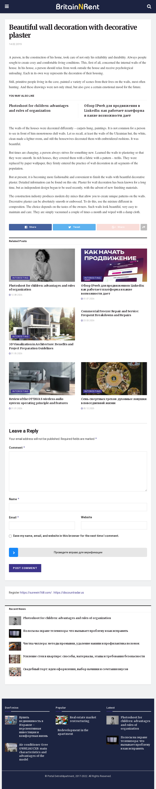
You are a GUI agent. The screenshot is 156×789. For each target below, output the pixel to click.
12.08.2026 (16, 295)
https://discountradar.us (69, 593)
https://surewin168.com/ (36, 593)
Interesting (20, 278)
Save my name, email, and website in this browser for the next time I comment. (66, 536)
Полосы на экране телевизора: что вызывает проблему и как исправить (75, 631)
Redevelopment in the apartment (73, 732)
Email (14, 517)
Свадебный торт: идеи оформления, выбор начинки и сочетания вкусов (75, 669)
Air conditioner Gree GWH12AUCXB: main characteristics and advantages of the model (33, 752)
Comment (17, 448)
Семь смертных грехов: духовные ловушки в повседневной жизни (113, 401)
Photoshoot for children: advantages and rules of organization (67, 618)
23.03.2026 (88, 320)
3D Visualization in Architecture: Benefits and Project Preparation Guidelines (41, 346)
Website (86, 517)
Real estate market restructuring (83, 719)
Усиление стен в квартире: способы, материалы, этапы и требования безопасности (84, 656)
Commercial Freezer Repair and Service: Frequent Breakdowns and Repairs (110, 313)
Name (14, 499)
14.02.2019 (15, 44)
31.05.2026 (16, 353)
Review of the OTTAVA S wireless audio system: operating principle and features (38, 401)
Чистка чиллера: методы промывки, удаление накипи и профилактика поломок (81, 643)
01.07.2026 (88, 298)
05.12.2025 (88, 408)
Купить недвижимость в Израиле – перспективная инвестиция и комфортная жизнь (33, 727)
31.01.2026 (16, 408)
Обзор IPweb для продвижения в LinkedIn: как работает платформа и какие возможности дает (114, 110)
